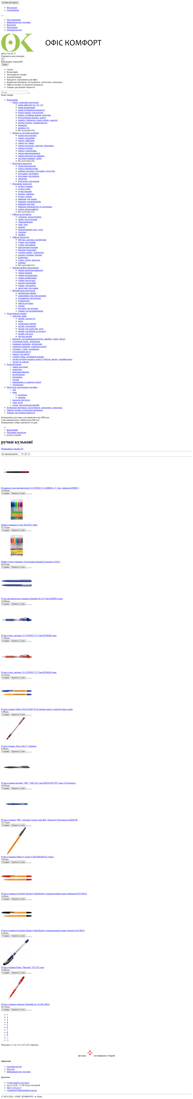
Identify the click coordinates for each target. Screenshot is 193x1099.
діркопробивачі (25, 222)
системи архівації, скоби (30, 158)
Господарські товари (17, 313)
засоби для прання (27, 326)
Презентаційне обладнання (25, 267)
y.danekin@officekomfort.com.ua (22, 1090)
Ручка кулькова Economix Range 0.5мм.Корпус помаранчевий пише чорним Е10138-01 (43, 930)
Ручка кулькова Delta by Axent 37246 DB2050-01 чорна (27, 857)
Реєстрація (12, 7)
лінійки (21, 234)
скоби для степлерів (27, 219)
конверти (22, 125)
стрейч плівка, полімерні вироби (28, 357)
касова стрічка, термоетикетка (32, 123)
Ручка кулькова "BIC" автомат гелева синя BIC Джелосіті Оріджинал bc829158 (39, 820)
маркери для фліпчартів (29, 201)
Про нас (11, 1069)
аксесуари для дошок (28, 288)
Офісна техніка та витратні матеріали (25, 410)
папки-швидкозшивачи (29, 153)
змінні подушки (25, 303)
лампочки (17, 369)
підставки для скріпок (28, 176)
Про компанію (14, 20)
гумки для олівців (26, 245)
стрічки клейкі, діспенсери (31, 252)
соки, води (17, 402)
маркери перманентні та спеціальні (35, 206)
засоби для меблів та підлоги (32, 331)
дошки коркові (25, 273)
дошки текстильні (26, 280)
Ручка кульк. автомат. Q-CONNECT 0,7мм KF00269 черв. (29, 672)
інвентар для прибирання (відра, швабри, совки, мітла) (38, 339)
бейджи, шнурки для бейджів (32, 240)
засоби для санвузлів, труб (30, 329)
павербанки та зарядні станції (26, 382)
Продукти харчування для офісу (22, 387)
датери (21, 306)
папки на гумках (26, 143)
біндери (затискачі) (27, 250)
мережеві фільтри (20, 372)
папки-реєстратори (27, 135)
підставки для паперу (28, 173)
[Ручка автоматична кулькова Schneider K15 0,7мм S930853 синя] (16, 596)
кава (14, 392)
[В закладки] (27, 530)
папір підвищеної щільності (31, 110)
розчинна (22, 395)
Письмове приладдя (22, 184)
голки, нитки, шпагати (29, 260)
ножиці (21, 227)
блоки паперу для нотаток (30, 112)
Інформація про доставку (19, 22)
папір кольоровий (26, 107)
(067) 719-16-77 (14, 1088)
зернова (22, 397)
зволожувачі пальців (28, 247)
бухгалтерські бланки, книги (32, 117)
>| (7, 1040)
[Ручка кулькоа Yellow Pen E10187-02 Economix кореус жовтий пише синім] (16, 706)
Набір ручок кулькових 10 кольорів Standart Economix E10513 (30, 562)
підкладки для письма (28, 181)
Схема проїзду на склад (18, 1082)
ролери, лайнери (26, 194)
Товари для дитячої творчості (21, 412)
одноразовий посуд (21, 351)
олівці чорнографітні (28, 209)
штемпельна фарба (27, 293)
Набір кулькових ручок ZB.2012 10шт (19, 525)
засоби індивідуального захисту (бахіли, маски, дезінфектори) (42, 359)
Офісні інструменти (22, 214)
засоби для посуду (26, 318)
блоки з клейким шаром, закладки (34, 115)
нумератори (24, 301)
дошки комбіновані (27, 278)
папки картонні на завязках (31, 156)
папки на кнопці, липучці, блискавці (36, 145)
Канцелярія (12, 100)
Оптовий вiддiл (14, 30)
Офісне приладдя (20, 237)
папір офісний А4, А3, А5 (30, 105)
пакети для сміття (20, 354)
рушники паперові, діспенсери (27, 344)
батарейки (17, 377)
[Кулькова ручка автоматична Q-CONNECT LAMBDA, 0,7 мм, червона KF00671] (16, 485)
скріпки (22, 262)
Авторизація (13, 10)
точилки (22, 232)
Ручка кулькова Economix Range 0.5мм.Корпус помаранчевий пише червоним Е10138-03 (44, 893)
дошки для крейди (27, 285)
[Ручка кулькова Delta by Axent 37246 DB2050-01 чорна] (16, 854)
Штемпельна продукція (23, 290)
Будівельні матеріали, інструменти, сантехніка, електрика (34, 407)
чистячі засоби (25, 336)
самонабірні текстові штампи (32, 295)
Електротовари (14, 364)
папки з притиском (27, 150)
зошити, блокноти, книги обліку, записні (38, 120)
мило (20, 321)
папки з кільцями (26, 138)
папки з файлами (26, 140)
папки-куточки (25, 148)
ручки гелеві (24, 189)
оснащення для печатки (29, 298)
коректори (23, 257)
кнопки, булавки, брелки (30, 255)
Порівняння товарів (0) (12, 449)
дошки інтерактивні (27, 275)
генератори (17, 384)
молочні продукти (21, 400)
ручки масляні (25, 191)
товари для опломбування (30, 311)
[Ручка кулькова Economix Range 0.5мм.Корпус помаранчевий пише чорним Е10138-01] (16, 928)
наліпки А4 (23, 128)
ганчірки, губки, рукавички (25, 349)
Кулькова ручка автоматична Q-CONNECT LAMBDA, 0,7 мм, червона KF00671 (40, 488)
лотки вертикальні (27, 166)
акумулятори (18, 374)
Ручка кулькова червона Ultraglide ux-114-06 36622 (25, 1004)
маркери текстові (26, 204)
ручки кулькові (25, 186)
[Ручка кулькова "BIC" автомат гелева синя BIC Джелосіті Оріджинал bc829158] (16, 817)
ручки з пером (25, 196)
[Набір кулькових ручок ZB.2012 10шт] (16, 522)
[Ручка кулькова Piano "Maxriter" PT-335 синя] (16, 965)
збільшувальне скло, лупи (30, 229)
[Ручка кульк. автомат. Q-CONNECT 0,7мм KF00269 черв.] (16, 670)
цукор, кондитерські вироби (25, 405)
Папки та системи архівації (25, 133)
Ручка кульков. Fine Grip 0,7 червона (18, 746)
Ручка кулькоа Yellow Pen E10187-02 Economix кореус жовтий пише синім (37, 709)
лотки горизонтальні (28, 168)
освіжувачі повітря (27, 323)
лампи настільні (20, 367)
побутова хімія (19, 316)
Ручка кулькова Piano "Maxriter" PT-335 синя (22, 967)
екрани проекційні (27, 283)
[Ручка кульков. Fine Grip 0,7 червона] (16, 743)
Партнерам (12, 27)
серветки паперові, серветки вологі (29, 346)
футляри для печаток (28, 308)
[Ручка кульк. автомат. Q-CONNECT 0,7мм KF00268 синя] (16, 633)
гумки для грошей (27, 242)
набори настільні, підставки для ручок (36, 171)
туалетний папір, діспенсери (26, 341)
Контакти (11, 25)
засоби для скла (25, 334)
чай (14, 390)
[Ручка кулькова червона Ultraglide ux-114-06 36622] (16, 1002)
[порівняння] (30, 530)
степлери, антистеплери (29, 217)
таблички (22, 178)
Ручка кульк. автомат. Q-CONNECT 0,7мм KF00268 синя (28, 635)
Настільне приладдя (22, 163)
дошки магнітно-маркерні (30, 270)
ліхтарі (15, 379)
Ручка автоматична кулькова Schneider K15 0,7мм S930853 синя (32, 598)
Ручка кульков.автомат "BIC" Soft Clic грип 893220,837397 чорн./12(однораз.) (38, 783)
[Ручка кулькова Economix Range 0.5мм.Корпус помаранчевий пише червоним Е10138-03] (16, 891)
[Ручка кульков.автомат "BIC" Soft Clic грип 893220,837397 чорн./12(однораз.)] (16, 780)
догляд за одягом (20, 362)
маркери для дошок (27, 199)
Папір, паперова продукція (25, 102)
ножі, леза (23, 224)
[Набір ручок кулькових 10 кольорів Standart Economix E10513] (16, 559)
